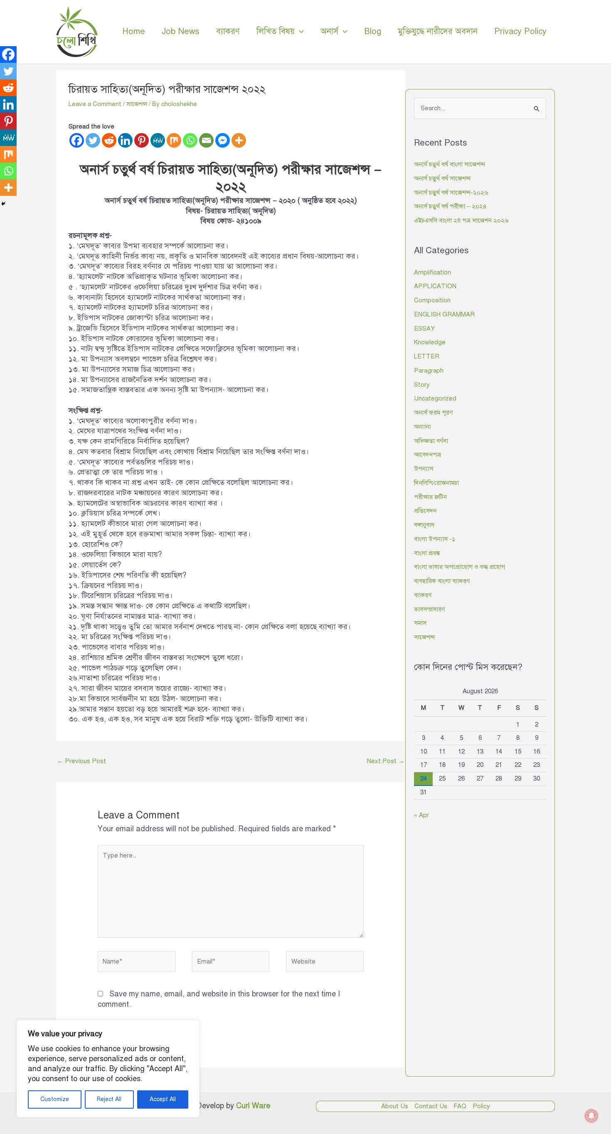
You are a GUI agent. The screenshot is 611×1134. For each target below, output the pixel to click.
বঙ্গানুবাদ (424, 525)
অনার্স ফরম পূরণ (433, 412)
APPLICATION (435, 286)
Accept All (163, 1099)
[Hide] (3, 203)
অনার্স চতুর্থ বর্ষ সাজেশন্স (442, 178)
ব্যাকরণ (228, 31)
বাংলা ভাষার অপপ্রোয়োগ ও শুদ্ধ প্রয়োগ (459, 567)
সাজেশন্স (136, 104)
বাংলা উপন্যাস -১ (434, 539)
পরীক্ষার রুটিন (430, 497)
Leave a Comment (95, 104)
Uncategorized (435, 398)
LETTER (426, 356)
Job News (181, 31)
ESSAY (424, 328)
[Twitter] (93, 140)
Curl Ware (253, 1105)
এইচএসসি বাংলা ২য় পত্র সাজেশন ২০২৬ (461, 220)
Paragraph (428, 370)
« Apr (421, 815)
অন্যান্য (422, 426)
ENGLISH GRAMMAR (444, 314)
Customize (54, 1099)
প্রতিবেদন (425, 510)
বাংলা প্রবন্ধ (427, 553)
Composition (432, 300)
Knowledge (430, 342)
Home (133, 31)
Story (422, 384)
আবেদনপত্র (427, 454)
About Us (394, 1106)
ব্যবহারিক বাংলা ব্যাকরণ (442, 581)
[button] (299, 31)
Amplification (432, 272)
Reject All (109, 1099)
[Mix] (174, 140)
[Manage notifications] (591, 1115)
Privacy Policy (520, 31)
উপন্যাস (423, 468)
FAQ (459, 1106)
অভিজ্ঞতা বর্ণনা (431, 441)
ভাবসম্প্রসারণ (429, 609)
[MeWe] (157, 140)
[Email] (206, 140)
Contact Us (430, 1106)
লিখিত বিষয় (275, 31)
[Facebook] (76, 140)
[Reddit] (109, 140)
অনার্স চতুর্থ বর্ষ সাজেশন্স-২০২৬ (451, 192)
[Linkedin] (125, 140)
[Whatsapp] (190, 140)
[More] (239, 140)
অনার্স (329, 31)
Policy (481, 1106)
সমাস (420, 623)
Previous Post (81, 761)
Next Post (385, 761)
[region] (108, 1068)
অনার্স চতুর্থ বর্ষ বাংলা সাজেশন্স (449, 164)
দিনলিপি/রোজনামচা (436, 483)
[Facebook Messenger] (222, 140)
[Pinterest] (141, 140)
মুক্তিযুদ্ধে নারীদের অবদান (438, 31)
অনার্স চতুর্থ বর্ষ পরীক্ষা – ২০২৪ (450, 206)
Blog (372, 31)
